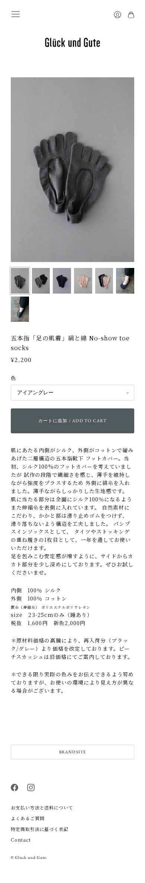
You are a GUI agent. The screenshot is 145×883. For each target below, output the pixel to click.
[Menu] (15, 14)
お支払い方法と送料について (42, 807)
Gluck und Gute (30, 857)
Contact (20, 840)
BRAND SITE (72, 751)
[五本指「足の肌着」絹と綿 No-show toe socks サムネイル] (20, 280)
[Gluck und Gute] (72, 42)
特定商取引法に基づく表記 (39, 829)
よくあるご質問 (27, 818)
